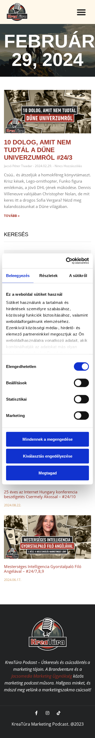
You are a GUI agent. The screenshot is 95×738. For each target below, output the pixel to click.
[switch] (81, 382)
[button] (81, 12)
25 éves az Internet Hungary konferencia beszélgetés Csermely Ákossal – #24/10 (40, 494)
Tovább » (12, 215)
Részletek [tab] (48, 275)
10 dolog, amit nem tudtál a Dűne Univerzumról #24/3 (38, 150)
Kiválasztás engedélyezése (47, 456)
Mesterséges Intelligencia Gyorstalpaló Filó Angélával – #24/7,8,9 (42, 569)
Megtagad (48, 472)
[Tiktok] (58, 713)
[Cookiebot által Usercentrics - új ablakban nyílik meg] (67, 261)
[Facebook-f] (36, 713)
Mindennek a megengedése (47, 439)
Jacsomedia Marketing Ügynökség (41, 676)
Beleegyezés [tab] (18, 275)
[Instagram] (47, 713)
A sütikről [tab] (78, 275)
